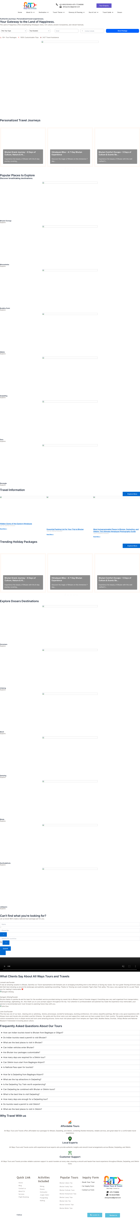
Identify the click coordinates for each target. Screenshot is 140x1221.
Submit (5, 948)
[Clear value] (3, 934)
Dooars (119, 12)
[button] (70, 953)
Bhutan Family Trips (66, 1187)
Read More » (3, 529)
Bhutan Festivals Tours (67, 1190)
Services (21, 1194)
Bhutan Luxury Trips (66, 1197)
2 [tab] (68, 168)
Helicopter (43, 1192)
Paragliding (44, 1198)
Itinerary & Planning (75, 12)
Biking (42, 1186)
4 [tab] (74, 168)
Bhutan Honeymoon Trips (68, 1194)
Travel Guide (107, 12)
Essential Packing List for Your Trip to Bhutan (65, 529)
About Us (29, 12)
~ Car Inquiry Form (87, 1186)
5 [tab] (77, 168)
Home (20, 12)
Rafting (42, 1201)
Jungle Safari (44, 1195)
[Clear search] (6, 942)
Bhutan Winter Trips (66, 1208)
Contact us (22, 1188)
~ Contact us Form (87, 1190)
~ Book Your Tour (88, 1182)
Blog (20, 1186)
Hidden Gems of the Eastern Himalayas (16, 524)
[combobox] (82, 30)
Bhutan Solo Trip (65, 1201)
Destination (42, 12)
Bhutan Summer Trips (67, 1205)
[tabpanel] (23, 147)
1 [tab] (65, 168)
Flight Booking (24, 1197)
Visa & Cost (92, 12)
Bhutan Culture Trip (66, 1183)
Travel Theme (57, 12)
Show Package (122, 31)
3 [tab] (71, 168)
